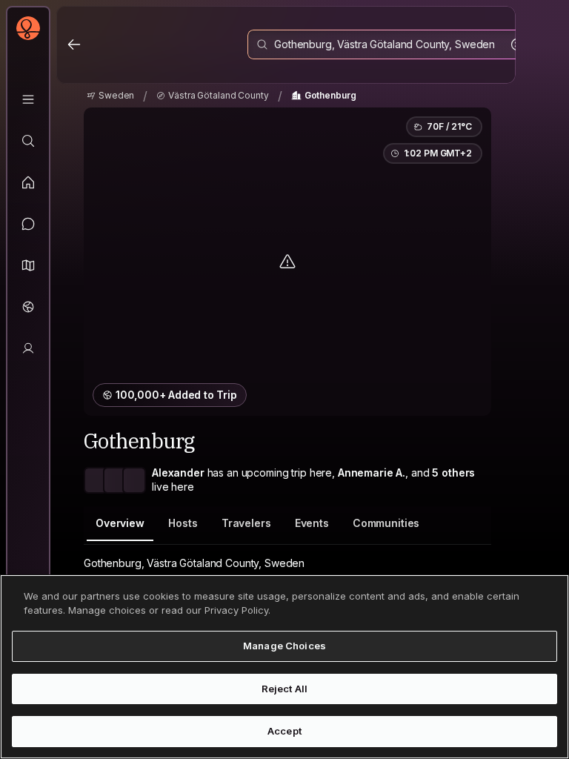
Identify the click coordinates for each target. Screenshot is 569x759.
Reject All (284, 689)
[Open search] (390, 44)
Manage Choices (284, 646)
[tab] (120, 523)
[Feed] (28, 182)
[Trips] (28, 307)
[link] (110, 96)
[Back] (74, 44)
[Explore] (28, 141)
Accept (284, 731)
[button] (28, 265)
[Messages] (28, 224)
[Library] (28, 99)
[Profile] (28, 348)
